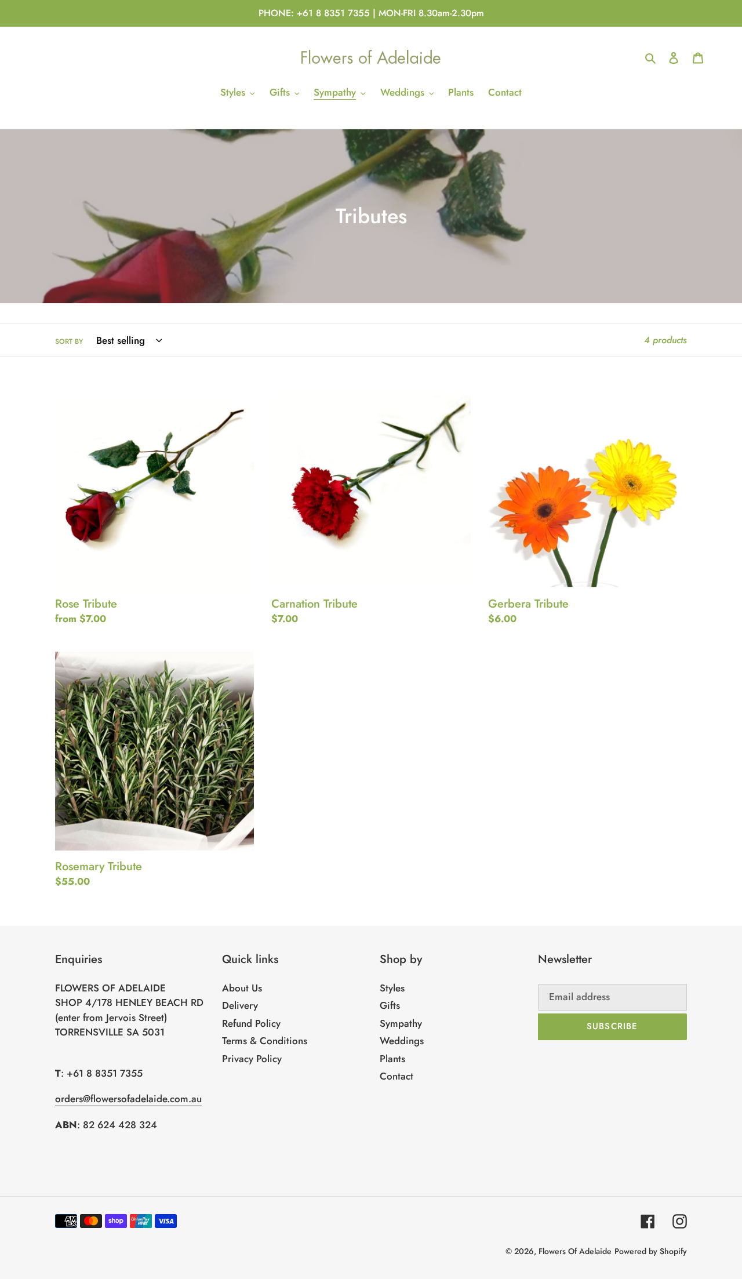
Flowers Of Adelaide (575, 1251)
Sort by (69, 341)
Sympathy (401, 1023)
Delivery (240, 1005)
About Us (242, 988)
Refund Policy (251, 1023)
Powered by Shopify (650, 1251)
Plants (392, 1059)
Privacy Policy (252, 1059)
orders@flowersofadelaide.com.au (128, 1099)
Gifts (390, 1005)
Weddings (402, 1041)
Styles (392, 988)
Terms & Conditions (264, 1041)
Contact (396, 1076)
